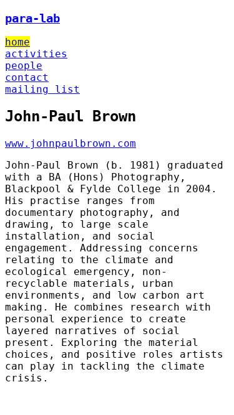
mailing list (42, 89)
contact (27, 77)
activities (36, 54)
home (17, 42)
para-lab (32, 18)
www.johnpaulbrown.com (70, 143)
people (23, 66)
